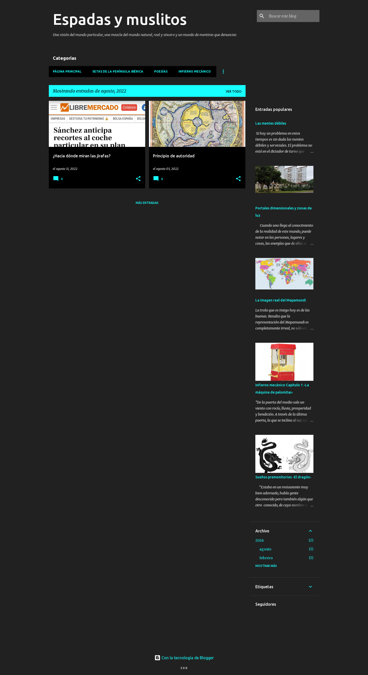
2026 (259, 540)
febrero (266, 558)
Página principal (67, 71)
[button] (138, 179)
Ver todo (234, 91)
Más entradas (147, 202)
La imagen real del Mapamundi (280, 300)
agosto (265, 549)
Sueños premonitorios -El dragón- (283, 477)
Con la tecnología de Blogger (187, 657)
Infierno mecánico (194, 71)
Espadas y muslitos (120, 19)
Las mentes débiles (270, 123)
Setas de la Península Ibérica (117, 71)
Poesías (160, 71)
